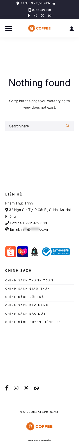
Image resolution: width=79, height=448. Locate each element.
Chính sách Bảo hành (27, 305)
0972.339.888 (41, 9)
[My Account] (72, 28)
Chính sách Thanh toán (29, 280)
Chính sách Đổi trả (24, 297)
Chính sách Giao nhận (27, 288)
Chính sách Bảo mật (25, 313)
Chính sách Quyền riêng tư (32, 322)
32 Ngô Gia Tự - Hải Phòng (38, 3)
